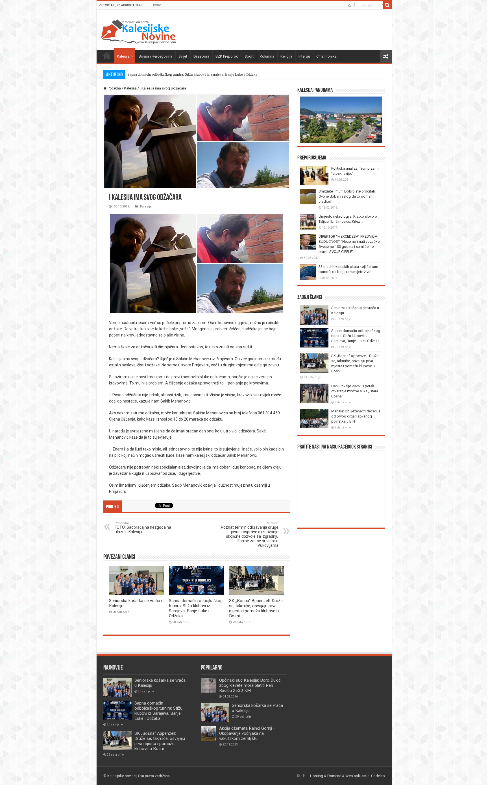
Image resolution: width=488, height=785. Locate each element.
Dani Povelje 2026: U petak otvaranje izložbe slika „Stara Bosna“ (354, 391)
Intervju (304, 56)
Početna (106, 56)
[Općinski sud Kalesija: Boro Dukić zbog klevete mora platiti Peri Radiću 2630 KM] (208, 685)
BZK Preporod (226, 56)
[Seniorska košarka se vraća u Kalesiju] (215, 712)
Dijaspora (201, 56)
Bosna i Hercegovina (155, 56)
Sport (249, 56)
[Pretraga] (387, 5)
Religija (286, 56)
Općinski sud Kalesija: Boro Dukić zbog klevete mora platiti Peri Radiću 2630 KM (250, 685)
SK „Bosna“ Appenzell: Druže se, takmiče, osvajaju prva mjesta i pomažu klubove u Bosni (256, 608)
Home (156, 5)
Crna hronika (326, 56)
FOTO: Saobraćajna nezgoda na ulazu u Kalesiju (143, 527)
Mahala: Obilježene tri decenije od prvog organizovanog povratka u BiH (355, 416)
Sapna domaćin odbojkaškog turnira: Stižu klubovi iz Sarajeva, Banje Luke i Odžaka (192, 74)
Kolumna (267, 56)
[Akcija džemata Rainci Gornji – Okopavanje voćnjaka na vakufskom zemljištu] (208, 733)
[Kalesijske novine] (139, 31)
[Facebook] (354, 5)
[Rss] (349, 5)
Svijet (182, 56)
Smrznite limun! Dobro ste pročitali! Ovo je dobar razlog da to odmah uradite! (347, 196)
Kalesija (123, 56)
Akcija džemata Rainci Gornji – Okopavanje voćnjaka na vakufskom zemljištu (247, 733)
